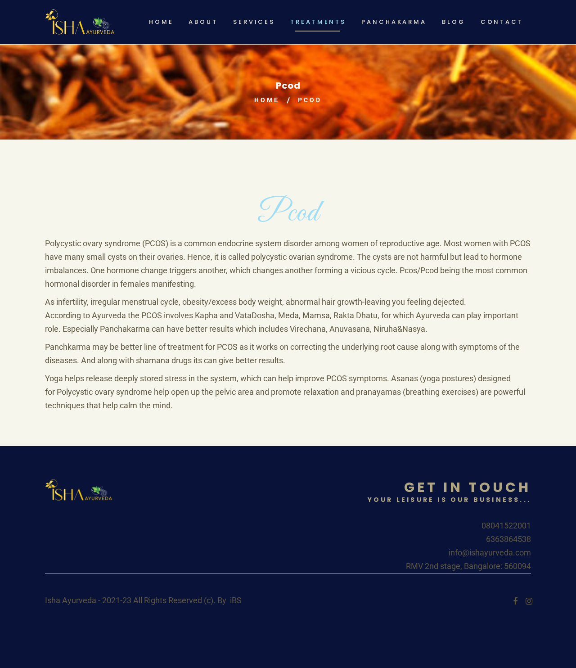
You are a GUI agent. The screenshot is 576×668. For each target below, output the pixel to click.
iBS (236, 600)
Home (267, 100)
